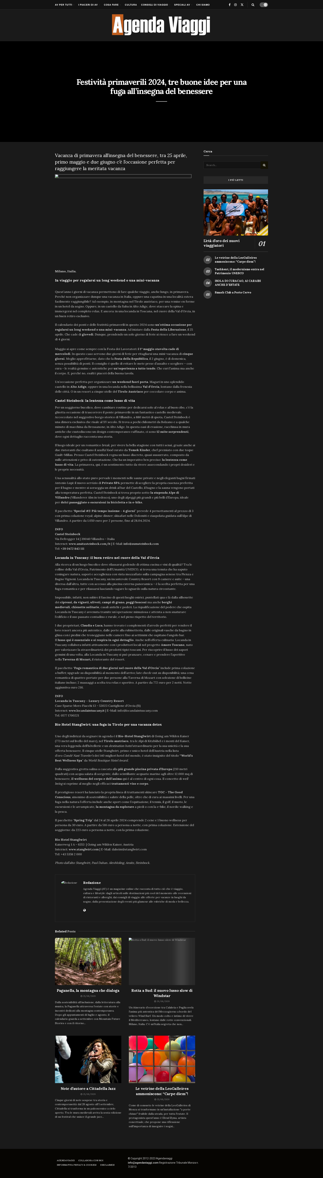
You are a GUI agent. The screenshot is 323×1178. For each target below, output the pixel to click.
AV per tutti (63, 4)
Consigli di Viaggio (154, 4)
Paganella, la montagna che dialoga (88, 990)
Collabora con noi (90, 1160)
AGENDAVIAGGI (66, 1160)
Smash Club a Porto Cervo (233, 292)
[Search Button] (253, 4)
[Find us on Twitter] (242, 4)
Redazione (92, 882)
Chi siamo (203, 4)
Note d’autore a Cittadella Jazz (88, 1088)
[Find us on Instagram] (235, 4)
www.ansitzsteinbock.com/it (89, 544)
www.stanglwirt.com (84, 849)
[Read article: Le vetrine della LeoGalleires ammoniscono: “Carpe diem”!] (162, 1059)
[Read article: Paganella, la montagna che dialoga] (88, 961)
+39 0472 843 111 (72, 548)
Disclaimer (107, 1164)
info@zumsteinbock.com (141, 544)
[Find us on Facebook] (229, 4)
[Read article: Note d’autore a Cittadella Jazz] (88, 1059)
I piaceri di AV (88, 4)
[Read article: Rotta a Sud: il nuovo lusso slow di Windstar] (162, 961)
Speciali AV (182, 4)
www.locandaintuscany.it (86, 710)
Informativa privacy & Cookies (76, 1164)
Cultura (131, 4)
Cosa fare (111, 4)
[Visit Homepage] (162, 25)
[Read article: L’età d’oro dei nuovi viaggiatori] (236, 212)
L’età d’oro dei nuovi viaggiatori (222, 243)
